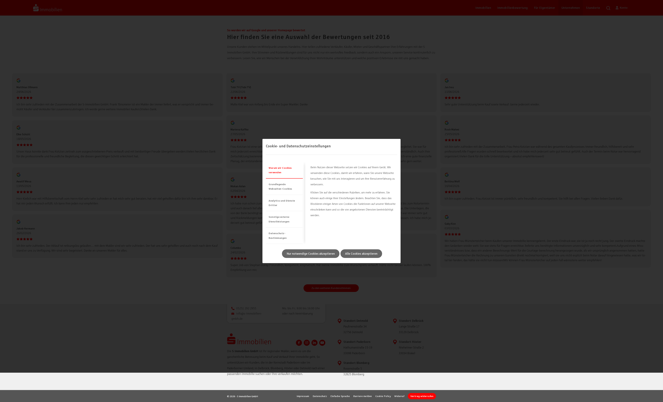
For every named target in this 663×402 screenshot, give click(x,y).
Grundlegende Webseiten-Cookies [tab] (280, 186)
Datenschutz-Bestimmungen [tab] (278, 235)
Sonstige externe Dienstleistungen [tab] (279, 219)
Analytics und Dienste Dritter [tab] (282, 203)
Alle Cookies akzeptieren (361, 253)
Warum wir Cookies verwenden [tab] (280, 170)
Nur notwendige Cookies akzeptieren (311, 253)
